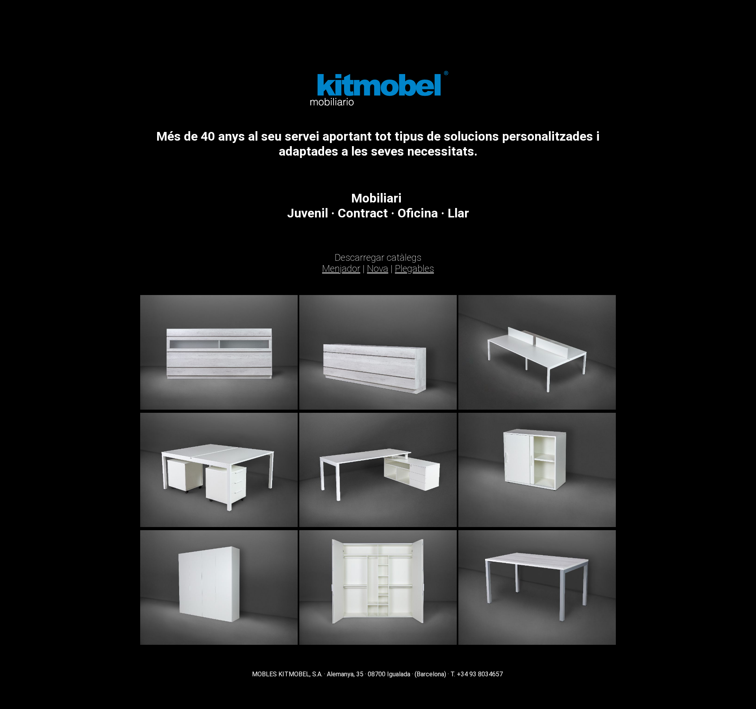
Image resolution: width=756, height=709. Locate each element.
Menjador (341, 268)
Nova (377, 268)
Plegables (414, 268)
